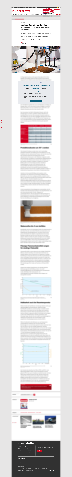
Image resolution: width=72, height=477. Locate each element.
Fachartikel (22, 42)
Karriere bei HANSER (21, 468)
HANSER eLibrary (37, 468)
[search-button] (58, 14)
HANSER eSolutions (45, 468)
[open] (50, 43)
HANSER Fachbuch (29, 468)
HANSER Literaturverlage (29, 470)
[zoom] (59, 74)
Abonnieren (39, 450)
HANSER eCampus (21, 470)
